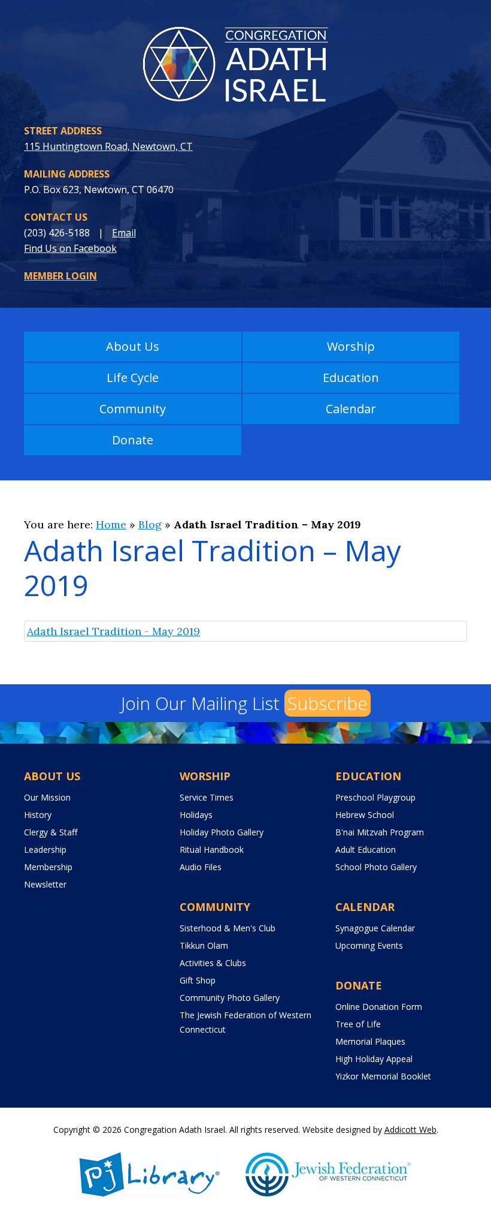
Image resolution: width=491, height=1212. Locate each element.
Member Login (60, 275)
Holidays (196, 814)
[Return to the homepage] (245, 67)
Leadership (45, 849)
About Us (132, 346)
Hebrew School (364, 814)
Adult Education (365, 849)
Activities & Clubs (213, 963)
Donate (132, 440)
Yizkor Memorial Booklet (383, 1076)
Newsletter (45, 884)
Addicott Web (410, 1129)
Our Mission (47, 797)
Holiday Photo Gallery (221, 832)
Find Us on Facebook (70, 248)
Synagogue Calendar (375, 928)
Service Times (207, 797)
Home (111, 524)
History (37, 814)
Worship (351, 346)
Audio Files (201, 867)
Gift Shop (198, 980)
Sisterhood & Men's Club (227, 928)
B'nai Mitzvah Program (379, 832)
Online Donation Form (378, 1006)
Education (351, 377)
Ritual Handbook (212, 849)
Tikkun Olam (204, 945)
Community (132, 409)
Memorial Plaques (370, 1041)
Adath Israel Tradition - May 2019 (113, 631)
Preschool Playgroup (375, 797)
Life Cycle (133, 377)
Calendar (351, 409)
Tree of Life (358, 1024)
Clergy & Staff (50, 832)
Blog (150, 524)
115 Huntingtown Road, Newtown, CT (108, 146)
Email (124, 232)
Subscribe (327, 703)
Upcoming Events (369, 945)
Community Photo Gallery (230, 997)
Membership (48, 867)
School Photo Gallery (376, 867)
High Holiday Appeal (374, 1058)
